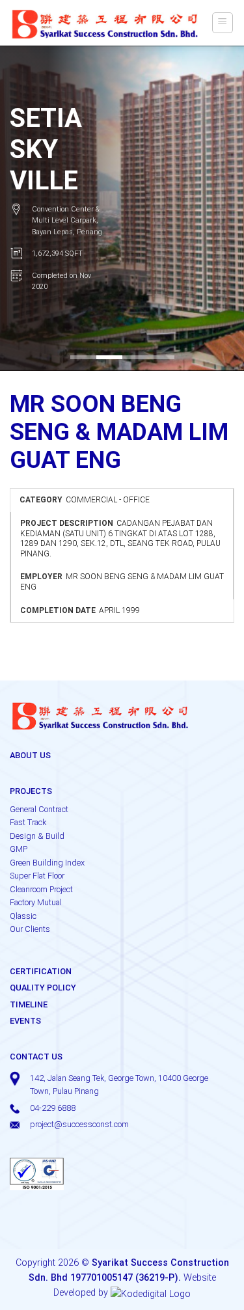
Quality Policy (43, 987)
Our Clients (30, 929)
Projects (31, 791)
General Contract (39, 809)
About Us (30, 755)
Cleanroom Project (41, 889)
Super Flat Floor (37, 875)
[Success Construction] (105, 23)
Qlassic (23, 916)
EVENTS (25, 1021)
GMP (18, 849)
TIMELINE (28, 1004)
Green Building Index (47, 862)
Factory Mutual (36, 902)
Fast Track (28, 822)
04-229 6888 (52, 1108)
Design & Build (37, 836)
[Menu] (223, 22)
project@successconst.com (79, 1124)
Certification (41, 971)
